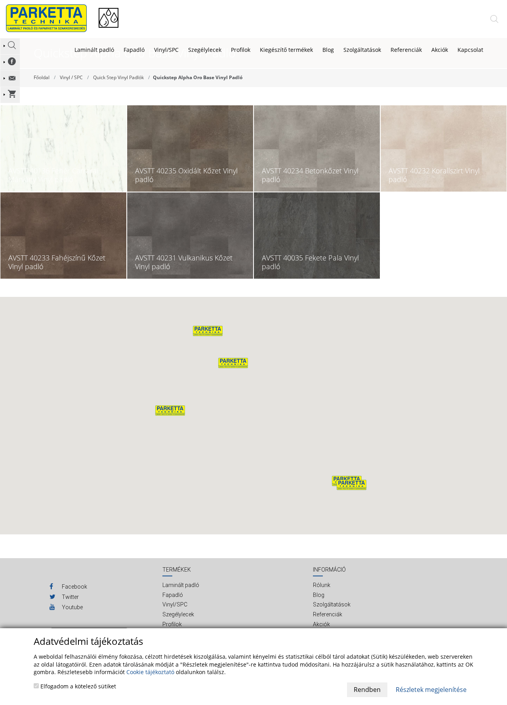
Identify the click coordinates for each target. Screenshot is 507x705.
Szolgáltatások (332, 604)
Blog (318, 595)
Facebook (74, 586)
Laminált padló (94, 49)
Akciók (321, 624)
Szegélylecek (204, 49)
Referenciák (327, 614)
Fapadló (134, 49)
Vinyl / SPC (71, 77)
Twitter (70, 597)
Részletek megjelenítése (431, 689)
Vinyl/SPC (166, 49)
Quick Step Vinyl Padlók (118, 77)
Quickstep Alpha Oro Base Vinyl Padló (197, 77)
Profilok (240, 49)
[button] (233, 363)
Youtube (72, 607)
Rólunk (321, 585)
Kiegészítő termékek (286, 49)
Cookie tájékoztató (150, 672)
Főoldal (42, 77)
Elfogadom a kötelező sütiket (77, 686)
